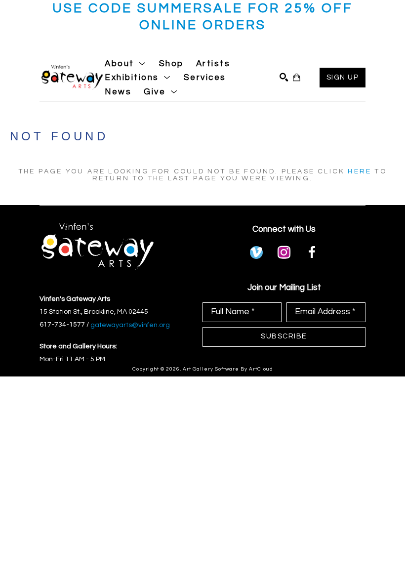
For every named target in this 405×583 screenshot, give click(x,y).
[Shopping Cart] (296, 77)
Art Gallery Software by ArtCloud (228, 369)
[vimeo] (256, 252)
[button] (126, 64)
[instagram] (284, 252)
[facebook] (311, 252)
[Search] (284, 77)
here (359, 171)
